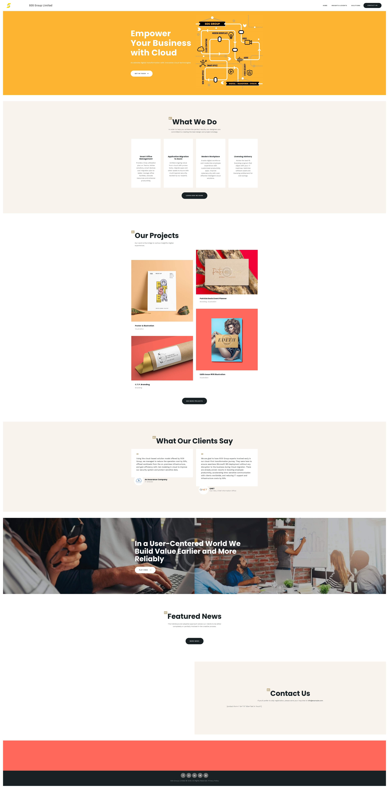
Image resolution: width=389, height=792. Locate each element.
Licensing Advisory (243, 156)
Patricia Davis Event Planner (213, 298)
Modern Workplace (210, 156)
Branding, (204, 302)
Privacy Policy (213, 781)
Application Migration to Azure (178, 157)
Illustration (139, 329)
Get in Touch (140, 73)
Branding (138, 388)
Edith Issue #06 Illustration (212, 374)
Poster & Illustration (144, 326)
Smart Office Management (146, 157)
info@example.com (315, 701)
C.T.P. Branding (142, 384)
